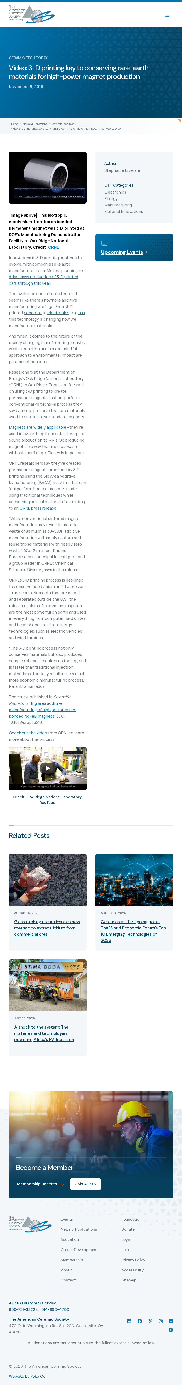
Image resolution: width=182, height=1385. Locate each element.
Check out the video (28, 732)
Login (126, 1239)
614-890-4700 (55, 1309)
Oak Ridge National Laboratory (54, 797)
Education (70, 1239)
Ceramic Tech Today (64, 124)
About (66, 1270)
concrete (33, 312)
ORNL (53, 247)
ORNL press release (38, 508)
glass (80, 312)
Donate (128, 1229)
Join (125, 1250)
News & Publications (35, 124)
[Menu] (170, 14)
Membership (72, 1260)
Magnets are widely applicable (37, 427)
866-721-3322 (22, 1309)
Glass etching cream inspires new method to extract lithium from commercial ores (47, 928)
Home (14, 124)
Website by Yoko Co (27, 1376)
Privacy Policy (133, 1260)
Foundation (131, 1219)
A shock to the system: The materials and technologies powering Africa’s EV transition (44, 1033)
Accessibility (132, 1270)
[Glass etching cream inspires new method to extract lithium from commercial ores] (48, 879)
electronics (58, 312)
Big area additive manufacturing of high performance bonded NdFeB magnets (42, 710)
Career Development (79, 1250)
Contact (68, 1280)
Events (67, 1219)
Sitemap (128, 1280)
